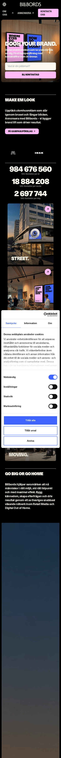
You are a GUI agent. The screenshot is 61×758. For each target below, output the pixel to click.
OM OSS (5, 13)
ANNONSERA (24, 13)
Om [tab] (50, 323)
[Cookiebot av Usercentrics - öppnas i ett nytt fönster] (43, 314)
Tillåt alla (30, 420)
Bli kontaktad (30, 75)
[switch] (52, 386)
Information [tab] (30, 323)
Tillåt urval (30, 430)
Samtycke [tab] (11, 323)
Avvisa (30, 440)
